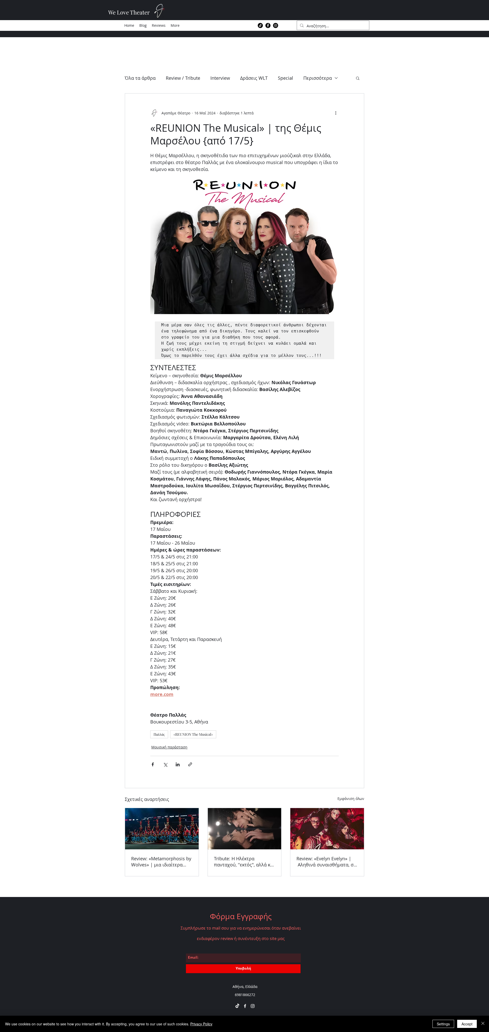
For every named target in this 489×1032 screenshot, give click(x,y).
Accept (466, 1023)
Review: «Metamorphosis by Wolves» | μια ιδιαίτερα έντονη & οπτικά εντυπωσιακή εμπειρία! (161, 861)
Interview (220, 78)
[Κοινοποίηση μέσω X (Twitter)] (165, 764)
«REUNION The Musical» (193, 734)
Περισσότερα (317, 78)
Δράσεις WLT (254, 78)
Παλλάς (159, 734)
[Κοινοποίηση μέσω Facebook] (152, 764)
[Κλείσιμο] (483, 1024)
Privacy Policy (201, 1023)
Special (285, 78)
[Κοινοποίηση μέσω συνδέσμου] (190, 764)
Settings (443, 1023)
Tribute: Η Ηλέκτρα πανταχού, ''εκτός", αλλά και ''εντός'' (244, 861)
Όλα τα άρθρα (140, 78)
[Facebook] (267, 25)
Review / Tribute (183, 78)
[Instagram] (275, 25)
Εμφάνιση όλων (350, 798)
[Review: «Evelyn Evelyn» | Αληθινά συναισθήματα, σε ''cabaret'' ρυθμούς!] (327, 828)
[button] (357, 78)
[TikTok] (260, 25)
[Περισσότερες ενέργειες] (336, 113)
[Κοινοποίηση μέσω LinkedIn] (177, 764)
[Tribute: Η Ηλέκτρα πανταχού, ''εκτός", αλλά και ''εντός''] (244, 828)
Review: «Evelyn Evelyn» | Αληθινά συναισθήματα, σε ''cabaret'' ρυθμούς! (326, 861)
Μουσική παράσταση (169, 747)
